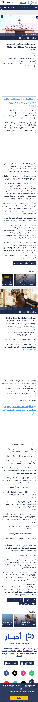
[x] (14, 673)
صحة (12, 7)
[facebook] (6, 673)
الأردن (18, 7)
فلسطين (6, 7)
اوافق (19, 698)
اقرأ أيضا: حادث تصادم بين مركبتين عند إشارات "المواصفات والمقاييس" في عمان (19, 409)
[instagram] (23, 673)
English (7, 2)
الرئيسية (35, 7)
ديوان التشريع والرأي (29, 349)
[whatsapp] (31, 673)
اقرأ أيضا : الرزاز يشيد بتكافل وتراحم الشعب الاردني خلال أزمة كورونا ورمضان (20, 102)
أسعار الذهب (26, 7)
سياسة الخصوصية (9, 691)
